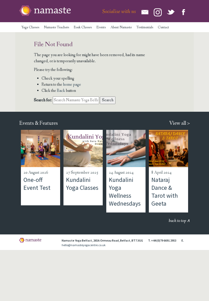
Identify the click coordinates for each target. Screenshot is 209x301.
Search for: (43, 100)
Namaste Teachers (56, 27)
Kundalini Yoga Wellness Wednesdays (125, 192)
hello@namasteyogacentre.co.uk (84, 245)
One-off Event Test (36, 184)
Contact (163, 27)
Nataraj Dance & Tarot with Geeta (164, 192)
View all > (179, 123)
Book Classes (83, 27)
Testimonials (144, 27)
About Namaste (121, 27)
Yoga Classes (30, 27)
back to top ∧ (179, 221)
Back (61, 90)
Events (101, 27)
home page (72, 84)
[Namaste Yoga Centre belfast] (45, 10)
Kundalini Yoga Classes (82, 184)
